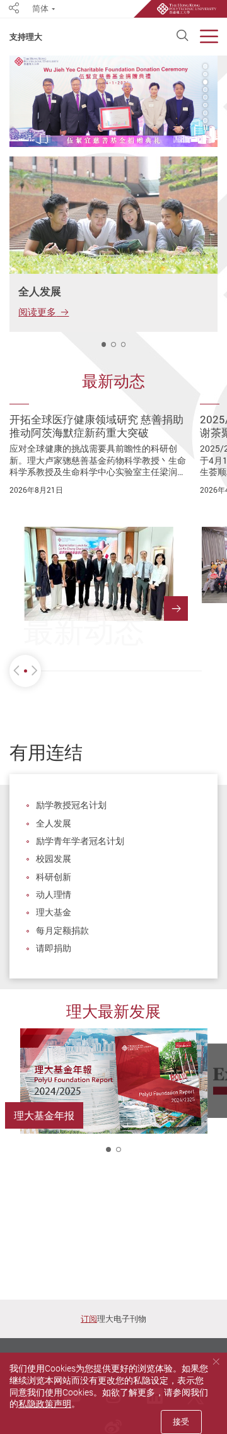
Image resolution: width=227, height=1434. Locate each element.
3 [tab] (205, 82)
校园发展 (53, 858)
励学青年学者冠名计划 (80, 841)
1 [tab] (104, 344)
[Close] (216, 1361)
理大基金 (53, 912)
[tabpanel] (113, 101)
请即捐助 (53, 948)
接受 (181, 1421)
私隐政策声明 (44, 1403)
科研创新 (53, 877)
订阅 (89, 1318)
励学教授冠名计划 (71, 805)
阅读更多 (37, 311)
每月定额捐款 (62, 930)
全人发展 (53, 823)
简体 (40, 8)
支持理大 (25, 37)
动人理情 (53, 894)
